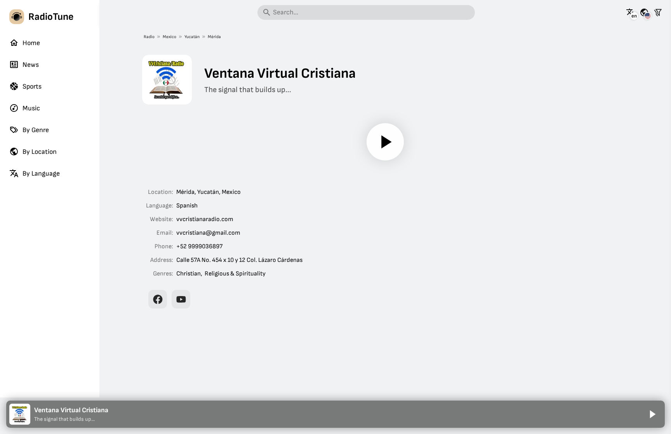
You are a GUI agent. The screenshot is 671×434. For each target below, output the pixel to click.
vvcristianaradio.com (204, 219)
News (31, 65)
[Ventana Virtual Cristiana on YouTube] (181, 299)
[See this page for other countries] (644, 12)
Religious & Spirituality (235, 273)
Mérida (214, 36)
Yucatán (192, 36)
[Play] (385, 141)
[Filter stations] (657, 12)
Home (31, 43)
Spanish (187, 205)
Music (31, 108)
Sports (32, 86)
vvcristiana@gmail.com (208, 233)
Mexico (169, 36)
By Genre (36, 130)
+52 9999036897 (199, 246)
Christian (188, 273)
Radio (149, 36)
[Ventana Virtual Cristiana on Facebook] (157, 299)
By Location (40, 152)
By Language (41, 173)
